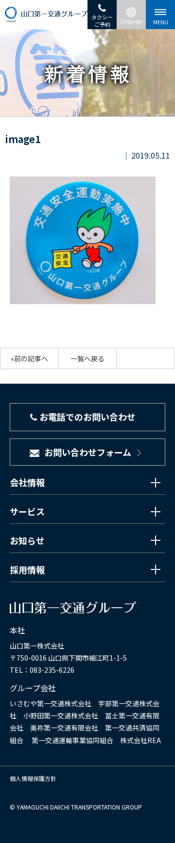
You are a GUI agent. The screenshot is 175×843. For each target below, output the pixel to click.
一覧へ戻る (87, 358)
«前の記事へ (29, 358)
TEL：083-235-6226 (42, 670)
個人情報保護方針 (33, 778)
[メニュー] (160, 14)
